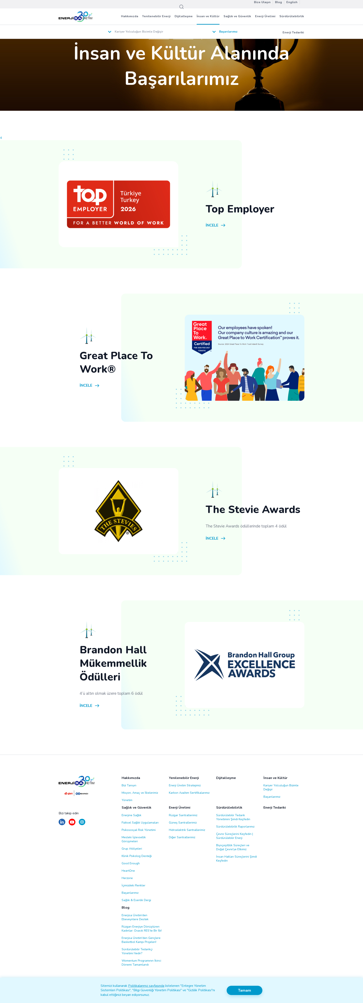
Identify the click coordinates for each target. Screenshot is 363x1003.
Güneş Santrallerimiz (183, 823)
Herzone (127, 878)
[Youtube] (72, 824)
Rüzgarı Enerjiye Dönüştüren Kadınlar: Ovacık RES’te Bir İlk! (142, 929)
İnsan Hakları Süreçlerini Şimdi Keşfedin (236, 859)
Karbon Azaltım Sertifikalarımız (189, 793)
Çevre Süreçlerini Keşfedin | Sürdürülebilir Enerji (234, 836)
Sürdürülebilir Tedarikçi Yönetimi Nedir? (137, 951)
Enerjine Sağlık (131, 815)
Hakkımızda (129, 16)
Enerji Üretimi (265, 16)
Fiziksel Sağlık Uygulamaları (140, 823)
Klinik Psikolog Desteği (137, 856)
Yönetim (127, 800)
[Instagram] (82, 824)
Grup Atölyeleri (132, 849)
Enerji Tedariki (293, 32)
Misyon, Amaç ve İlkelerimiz (140, 793)
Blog (125, 907)
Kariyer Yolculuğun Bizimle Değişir (281, 787)
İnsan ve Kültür (208, 16)
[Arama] (181, 6)
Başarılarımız (271, 797)
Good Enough (131, 863)
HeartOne (128, 871)
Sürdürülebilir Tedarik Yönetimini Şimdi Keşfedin (233, 817)
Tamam (244, 990)
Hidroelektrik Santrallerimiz (187, 830)
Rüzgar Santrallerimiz (183, 815)
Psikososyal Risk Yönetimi (139, 830)
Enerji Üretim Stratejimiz (185, 785)
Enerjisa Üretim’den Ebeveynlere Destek (135, 917)
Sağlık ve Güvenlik (237, 16)
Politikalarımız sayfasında (146, 985)
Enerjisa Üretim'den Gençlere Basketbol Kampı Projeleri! (141, 940)
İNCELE (212, 225)
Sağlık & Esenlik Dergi (136, 900)
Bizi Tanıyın (129, 785)
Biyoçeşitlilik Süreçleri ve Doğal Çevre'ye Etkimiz (232, 847)
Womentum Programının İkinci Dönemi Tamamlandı (141, 963)
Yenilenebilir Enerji (156, 16)
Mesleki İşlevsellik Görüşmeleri (134, 839)
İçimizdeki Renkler (133, 885)
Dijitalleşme (184, 16)
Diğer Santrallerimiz (182, 837)
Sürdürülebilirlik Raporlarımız (235, 827)
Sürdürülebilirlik (291, 16)
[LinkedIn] (62, 824)
